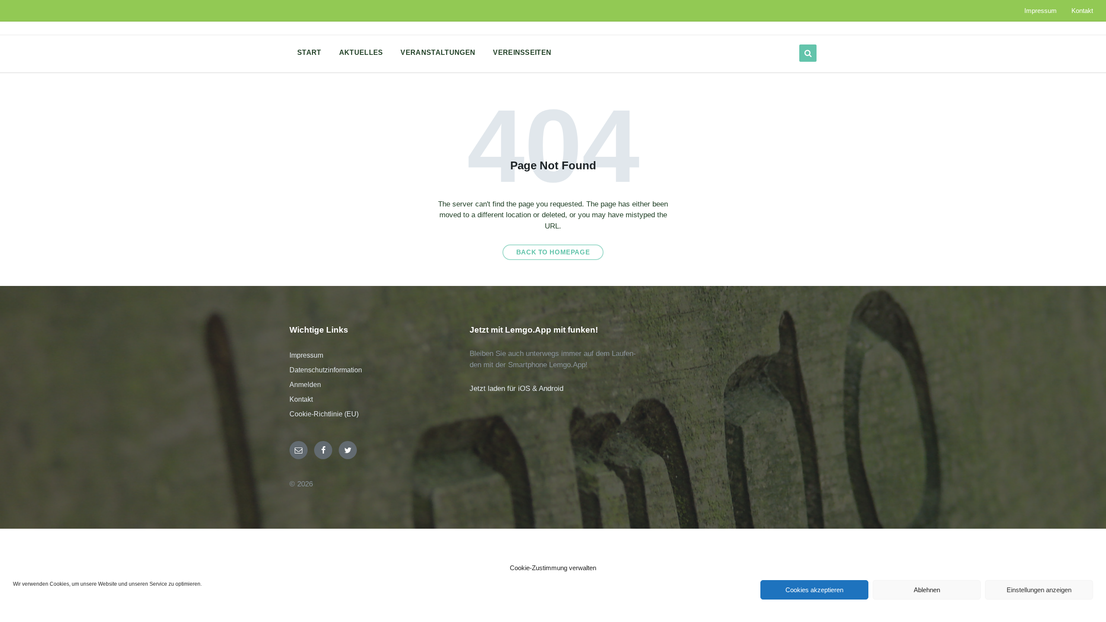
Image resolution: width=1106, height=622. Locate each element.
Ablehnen (927, 589)
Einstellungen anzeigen (1039, 589)
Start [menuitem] (309, 52)
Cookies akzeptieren (814, 589)
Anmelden (305, 384)
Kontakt (301, 399)
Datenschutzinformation (325, 370)
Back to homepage (553, 252)
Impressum (306, 355)
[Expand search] (808, 53)
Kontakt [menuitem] (1082, 10)
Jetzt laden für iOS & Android (516, 388)
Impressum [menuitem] (1040, 10)
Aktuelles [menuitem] (361, 52)
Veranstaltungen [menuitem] (437, 52)
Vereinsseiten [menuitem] (522, 52)
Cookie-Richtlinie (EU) (324, 414)
